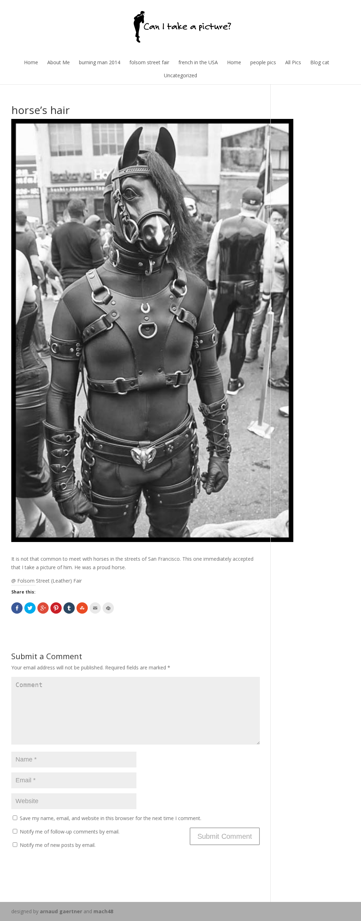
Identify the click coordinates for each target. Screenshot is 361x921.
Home (31, 62)
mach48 (103, 911)
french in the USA (198, 62)
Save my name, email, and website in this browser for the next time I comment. (110, 818)
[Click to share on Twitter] (30, 608)
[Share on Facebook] (17, 608)
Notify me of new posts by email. (58, 845)
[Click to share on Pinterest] (56, 608)
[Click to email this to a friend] (95, 608)
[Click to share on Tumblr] (69, 608)
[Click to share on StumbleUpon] (82, 608)
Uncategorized (180, 75)
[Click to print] (108, 608)
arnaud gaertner (61, 911)
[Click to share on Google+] (43, 608)
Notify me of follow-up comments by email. (70, 831)
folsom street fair (149, 62)
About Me (58, 62)
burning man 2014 (99, 62)
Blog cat (319, 62)
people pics (263, 62)
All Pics (293, 62)
